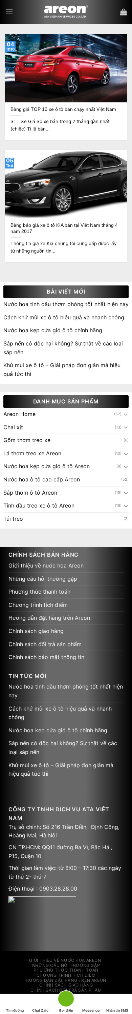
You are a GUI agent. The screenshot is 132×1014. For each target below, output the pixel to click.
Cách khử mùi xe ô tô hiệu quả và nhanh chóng (63, 317)
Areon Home (19, 414)
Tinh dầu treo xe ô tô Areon (38, 505)
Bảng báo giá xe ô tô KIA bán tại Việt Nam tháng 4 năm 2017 (64, 228)
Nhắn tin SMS (117, 1010)
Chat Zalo (40, 1010)
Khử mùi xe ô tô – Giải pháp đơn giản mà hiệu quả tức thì (61, 369)
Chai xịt (13, 427)
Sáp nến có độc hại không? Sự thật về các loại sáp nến (63, 348)
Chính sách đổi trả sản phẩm (45, 644)
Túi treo (13, 518)
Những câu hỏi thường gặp (42, 578)
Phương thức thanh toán (39, 591)
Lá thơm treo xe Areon (32, 453)
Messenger (91, 1010)
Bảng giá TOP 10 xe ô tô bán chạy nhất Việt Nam (63, 109)
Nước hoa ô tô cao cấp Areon (41, 479)
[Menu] (9, 11)
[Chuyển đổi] (126, 414)
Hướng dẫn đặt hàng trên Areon (49, 617)
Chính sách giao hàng (36, 631)
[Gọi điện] (66, 1000)
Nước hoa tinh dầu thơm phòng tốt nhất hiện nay (66, 304)
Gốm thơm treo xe (26, 440)
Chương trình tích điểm (38, 604)
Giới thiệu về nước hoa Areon (46, 565)
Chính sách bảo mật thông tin (46, 657)
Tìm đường (15, 1010)
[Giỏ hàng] (123, 11)
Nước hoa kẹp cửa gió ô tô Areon (46, 466)
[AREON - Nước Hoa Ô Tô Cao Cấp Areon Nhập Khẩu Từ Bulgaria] (66, 11)
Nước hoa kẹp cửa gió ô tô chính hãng (52, 330)
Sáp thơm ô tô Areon (30, 492)
